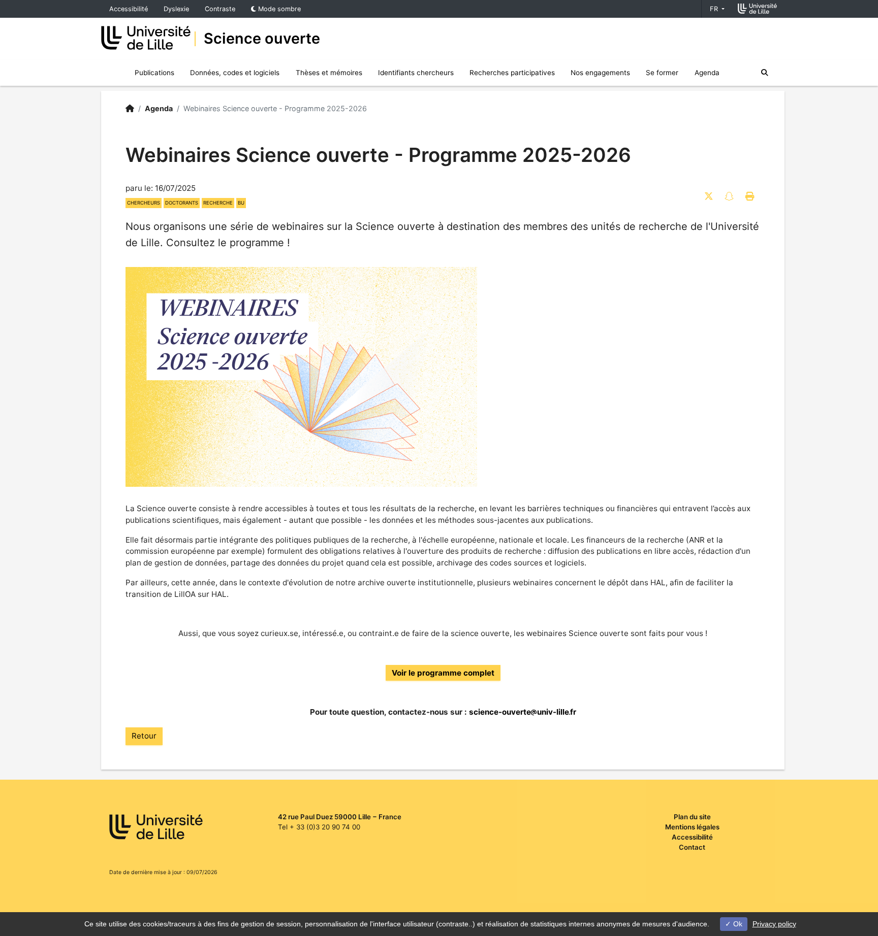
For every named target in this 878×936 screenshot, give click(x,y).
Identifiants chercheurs (416, 73)
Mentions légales (692, 827)
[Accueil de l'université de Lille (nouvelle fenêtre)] (757, 8)
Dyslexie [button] (176, 9)
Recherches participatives (512, 73)
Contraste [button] (220, 9)
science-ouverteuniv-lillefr (522, 712)
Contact (692, 847)
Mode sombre (278, 9)
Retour (144, 736)
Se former (662, 73)
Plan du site (692, 817)
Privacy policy (774, 924)
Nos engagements (600, 73)
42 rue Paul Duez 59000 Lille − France (339, 817)
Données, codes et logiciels (234, 73)
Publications (154, 73)
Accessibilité (128, 9)
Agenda (707, 73)
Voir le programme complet (443, 673)
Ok (736, 924)
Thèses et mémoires (329, 73)
